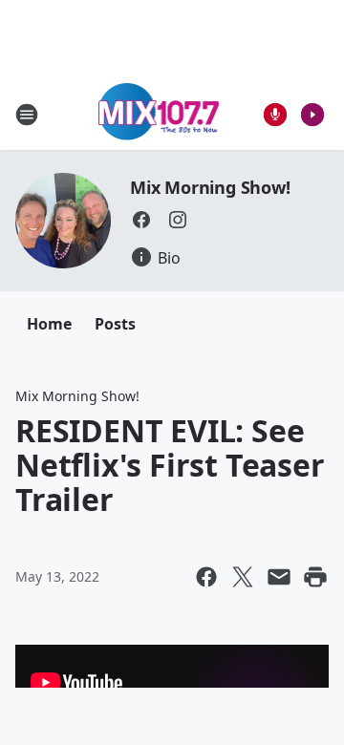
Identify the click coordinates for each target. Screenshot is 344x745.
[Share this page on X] (242, 577)
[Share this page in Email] (279, 577)
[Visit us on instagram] (177, 219)
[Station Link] (159, 114)
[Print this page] (315, 577)
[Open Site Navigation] (26, 114)
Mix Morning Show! (210, 187)
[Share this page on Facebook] (206, 577)
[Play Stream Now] (312, 114)
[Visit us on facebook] (141, 219)
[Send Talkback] (275, 114)
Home (49, 323)
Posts (115, 323)
